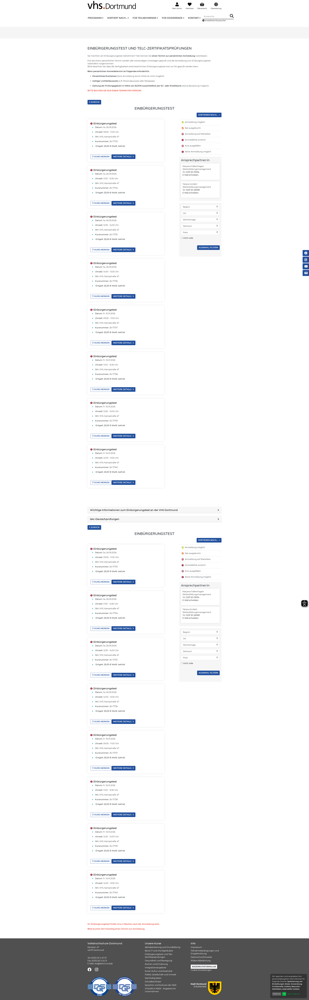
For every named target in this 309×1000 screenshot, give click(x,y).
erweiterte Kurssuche (215, 20)
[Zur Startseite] (112, 5)
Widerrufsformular (204, 967)
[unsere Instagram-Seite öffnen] (96, 970)
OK (284, 994)
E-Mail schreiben (191, 175)
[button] (154, 510)
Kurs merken (101, 156)
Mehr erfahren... (294, 994)
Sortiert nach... (117, 18)
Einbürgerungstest (105, 123)
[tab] (154, 510)
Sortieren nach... (208, 115)
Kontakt (193, 18)
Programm (95, 18)
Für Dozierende (172, 18)
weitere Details (122, 156)
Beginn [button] (186, 207)
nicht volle (188, 238)
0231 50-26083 (193, 190)
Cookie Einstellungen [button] (201, 970)
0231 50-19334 (192, 172)
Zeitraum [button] (187, 226)
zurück (95, 102)
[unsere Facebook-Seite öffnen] (89, 970)
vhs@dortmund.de (103, 963)
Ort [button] (184, 213)
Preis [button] (185, 232)
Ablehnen (277, 994)
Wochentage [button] (189, 220)
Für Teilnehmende (144, 18)
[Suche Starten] (232, 16)
